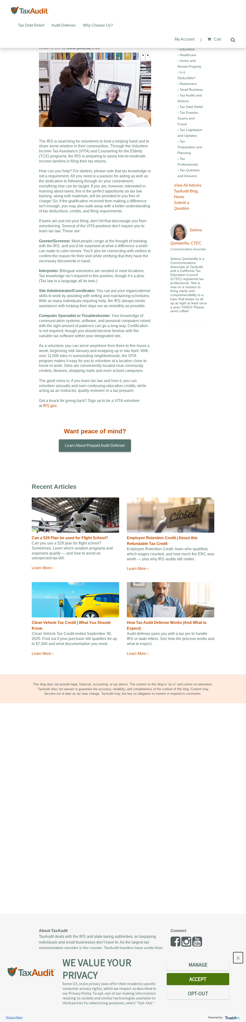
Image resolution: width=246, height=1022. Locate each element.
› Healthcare (187, 55)
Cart (217, 39)
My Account (184, 39)
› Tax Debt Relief (190, 107)
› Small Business (190, 89)
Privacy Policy (14, 1017)
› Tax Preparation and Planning (190, 147)
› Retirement (187, 84)
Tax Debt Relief (31, 25)
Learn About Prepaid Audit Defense (95, 445)
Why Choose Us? (98, 25)
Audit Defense (63, 25)
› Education (186, 49)
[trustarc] (232, 1017)
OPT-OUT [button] (198, 993)
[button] (238, 957)
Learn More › (42, 568)
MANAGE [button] (198, 964)
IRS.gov (49, 406)
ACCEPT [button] (198, 979)
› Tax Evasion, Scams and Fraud (188, 118)
